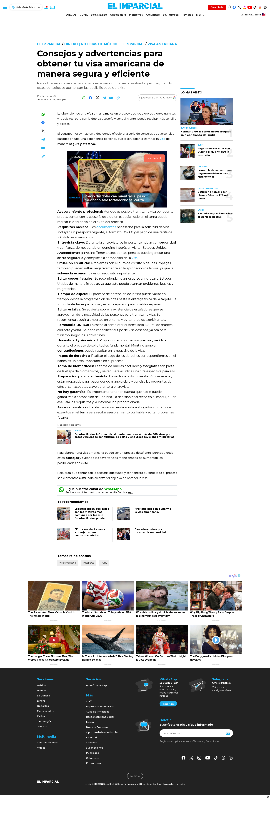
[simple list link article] (206, 112)
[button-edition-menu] (237, 14)
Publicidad (92, 752)
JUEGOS (71, 14)
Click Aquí (168, 704)
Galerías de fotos (47, 742)
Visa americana (162, 44)
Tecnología (44, 721)
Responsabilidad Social (100, 716)
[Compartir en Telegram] (104, 98)
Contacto (91, 742)
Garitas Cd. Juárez (250, 14)
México (41, 685)
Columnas (153, 14)
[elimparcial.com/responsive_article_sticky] (268, 797)
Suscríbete (217, 7)
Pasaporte (88, 562)
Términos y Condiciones (206, 741)
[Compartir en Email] (111, 98)
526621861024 (169, 683)
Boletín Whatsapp (97, 685)
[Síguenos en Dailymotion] (265, 6)
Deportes (43, 705)
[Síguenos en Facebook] (234, 6)
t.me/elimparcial (221, 683)
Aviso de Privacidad (98, 711)
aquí (130, 492)
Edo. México (99, 14)
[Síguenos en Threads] (259, 6)
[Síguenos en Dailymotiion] (231, 758)
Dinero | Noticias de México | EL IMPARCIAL (104, 44)
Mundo (41, 690)
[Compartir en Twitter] (97, 98)
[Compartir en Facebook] (90, 98)
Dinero (41, 700)
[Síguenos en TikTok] (254, 6)
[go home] (48, 781)
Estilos (41, 716)
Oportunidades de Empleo (102, 732)
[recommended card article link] (64, 437)
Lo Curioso (43, 695)
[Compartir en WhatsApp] (83, 98)
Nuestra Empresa (97, 727)
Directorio (92, 737)
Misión (90, 721)
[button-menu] (4, 7)
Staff (88, 701)
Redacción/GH (50, 96)
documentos (106, 227)
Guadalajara (118, 14)
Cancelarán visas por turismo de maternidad (150, 531)
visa (163, 139)
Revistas (187, 14)
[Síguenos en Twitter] (239, 6)
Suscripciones (94, 747)
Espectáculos (45, 711)
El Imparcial (49, 44)
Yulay (104, 562)
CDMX (84, 14)
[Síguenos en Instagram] (244, 6)
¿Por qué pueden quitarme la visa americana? (153, 510)
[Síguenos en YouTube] (249, 6)
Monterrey (136, 14)
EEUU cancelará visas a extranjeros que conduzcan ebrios (90, 532)
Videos (41, 747)
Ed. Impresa (171, 14)
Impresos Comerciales (100, 706)
